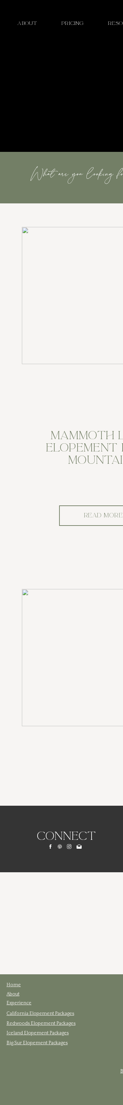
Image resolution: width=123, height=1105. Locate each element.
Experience (18, 1003)
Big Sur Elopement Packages (37, 1043)
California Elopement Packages (40, 1013)
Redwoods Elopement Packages (41, 1023)
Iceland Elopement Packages (37, 1033)
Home (13, 985)
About (12, 994)
